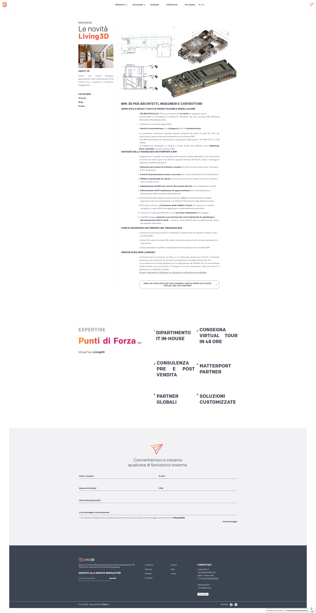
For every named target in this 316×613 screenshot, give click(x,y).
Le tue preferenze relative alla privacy (296, 610)
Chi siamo (190, 5)
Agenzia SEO (94, 605)
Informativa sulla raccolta (275, 610)
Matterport (153, 114)
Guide (81, 106)
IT (199, 5)
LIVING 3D (149, 565)
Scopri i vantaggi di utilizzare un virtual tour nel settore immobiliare (173, 273)
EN (203, 5)
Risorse (154, 5)
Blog (80, 102)
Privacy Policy (202, 594)
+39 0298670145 (204, 588)
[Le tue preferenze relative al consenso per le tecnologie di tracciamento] (311, 608)
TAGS (183, 198)
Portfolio (171, 5)
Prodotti (120, 5)
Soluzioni (137, 5)
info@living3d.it (203, 585)
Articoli (82, 98)
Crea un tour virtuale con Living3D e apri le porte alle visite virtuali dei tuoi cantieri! (177, 285)
